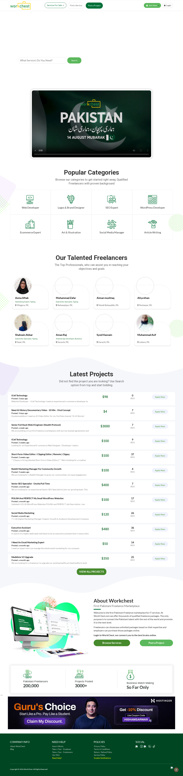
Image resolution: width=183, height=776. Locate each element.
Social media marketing (22, 513)
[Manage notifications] (176, 769)
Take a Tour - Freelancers (62, 752)
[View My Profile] (23, 286)
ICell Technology (19, 395)
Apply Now (160, 397)
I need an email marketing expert (27, 542)
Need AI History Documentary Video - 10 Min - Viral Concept (40, 410)
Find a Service (76, 5)
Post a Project (94, 5)
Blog (12, 749)
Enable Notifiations (102, 758)
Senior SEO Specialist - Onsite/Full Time (30, 483)
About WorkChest (17, 746)
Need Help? (57, 758)
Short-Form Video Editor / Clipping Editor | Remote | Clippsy (40, 454)
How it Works (57, 746)
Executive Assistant (21, 528)
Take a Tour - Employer (61, 749)
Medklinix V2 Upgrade (22, 557)
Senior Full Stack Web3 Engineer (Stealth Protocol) (36, 425)
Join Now (153, 5)
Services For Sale (54, 5)
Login (168, 5)
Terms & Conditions (102, 749)
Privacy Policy (99, 746)
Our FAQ (55, 755)
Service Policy (99, 755)
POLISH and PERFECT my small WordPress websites (37, 498)
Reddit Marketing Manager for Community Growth (36, 469)
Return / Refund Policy (103, 752)
